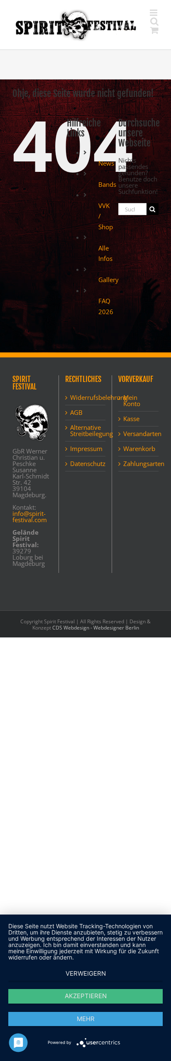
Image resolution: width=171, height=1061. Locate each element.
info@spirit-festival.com (29, 525)
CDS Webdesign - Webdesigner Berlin (95, 636)
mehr (86, 1019)
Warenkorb (138, 457)
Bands (107, 193)
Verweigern (86, 973)
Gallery (108, 288)
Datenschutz (85, 472)
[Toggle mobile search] (137, 45)
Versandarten (138, 442)
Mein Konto (131, 409)
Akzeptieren (86, 996)
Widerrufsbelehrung (85, 406)
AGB (76, 421)
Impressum (85, 457)
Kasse (131, 427)
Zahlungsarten (138, 472)
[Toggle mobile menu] (154, 45)
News (106, 172)
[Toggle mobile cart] (121, 45)
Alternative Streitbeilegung (85, 439)
